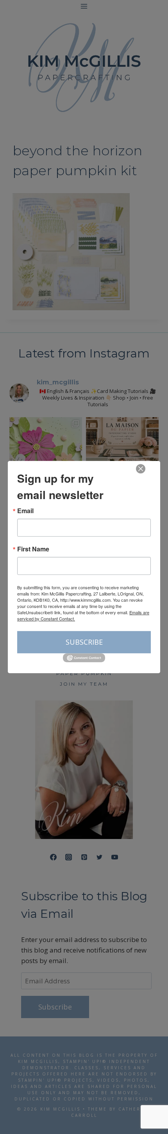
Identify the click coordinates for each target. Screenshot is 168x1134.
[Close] (140, 468)
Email (25, 511)
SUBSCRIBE (84, 642)
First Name (33, 549)
